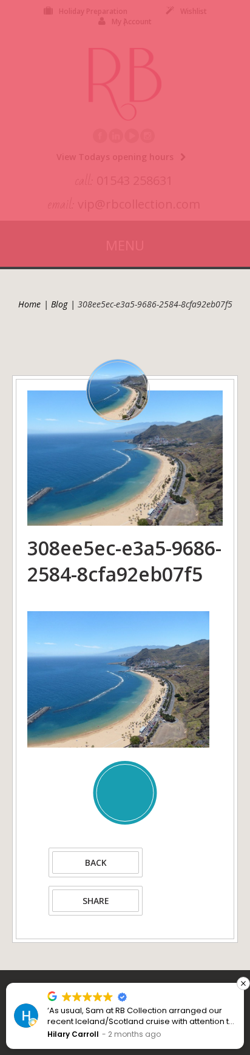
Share (96, 900)
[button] (243, 983)
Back (96, 862)
